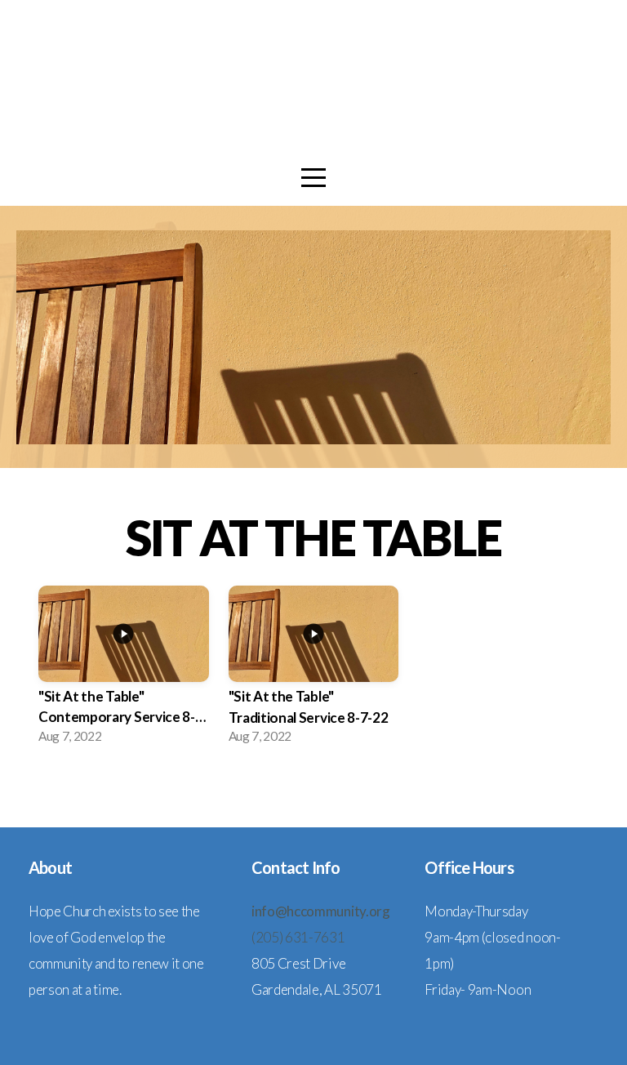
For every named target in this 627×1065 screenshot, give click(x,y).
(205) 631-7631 (298, 937)
